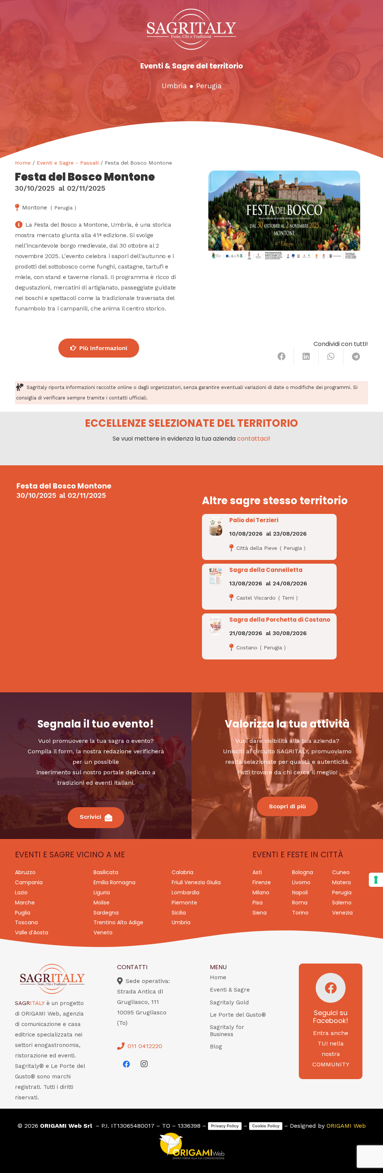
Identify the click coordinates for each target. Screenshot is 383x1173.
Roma (299, 902)
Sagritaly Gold (229, 1002)
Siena (259, 912)
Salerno (342, 902)
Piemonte (184, 902)
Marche (25, 902)
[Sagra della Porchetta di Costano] (215, 625)
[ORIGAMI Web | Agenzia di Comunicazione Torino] (191, 1146)
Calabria (182, 872)
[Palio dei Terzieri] (215, 526)
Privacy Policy (225, 1125)
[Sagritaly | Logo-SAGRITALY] (191, 29)
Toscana (26, 922)
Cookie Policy (265, 1125)
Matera (341, 882)
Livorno (301, 882)
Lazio (21, 892)
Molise (102, 902)
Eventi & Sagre (230, 989)
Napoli (300, 892)
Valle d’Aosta (31, 932)
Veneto (103, 932)
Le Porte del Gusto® (238, 1014)
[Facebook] (126, 1064)
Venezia (342, 912)
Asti (257, 872)
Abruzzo (25, 872)
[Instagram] (144, 1064)
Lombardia (185, 892)
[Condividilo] (281, 356)
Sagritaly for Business (227, 1031)
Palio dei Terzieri (253, 520)
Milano (260, 892)
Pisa (257, 902)
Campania (29, 882)
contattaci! (253, 438)
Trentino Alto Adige (118, 922)
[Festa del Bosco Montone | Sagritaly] (284, 215)
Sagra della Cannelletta (266, 570)
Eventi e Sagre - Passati (68, 163)
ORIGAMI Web (346, 1125)
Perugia (208, 86)
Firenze (261, 882)
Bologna (302, 872)
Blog (216, 1046)
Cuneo (341, 872)
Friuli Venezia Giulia (196, 882)
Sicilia (179, 912)
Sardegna (106, 912)
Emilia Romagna (114, 882)
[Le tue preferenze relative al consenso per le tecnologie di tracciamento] (376, 880)
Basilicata (106, 872)
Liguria (102, 892)
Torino (300, 912)
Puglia (22, 912)
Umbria (174, 86)
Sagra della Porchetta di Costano (279, 620)
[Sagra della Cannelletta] (215, 576)
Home (23, 163)
